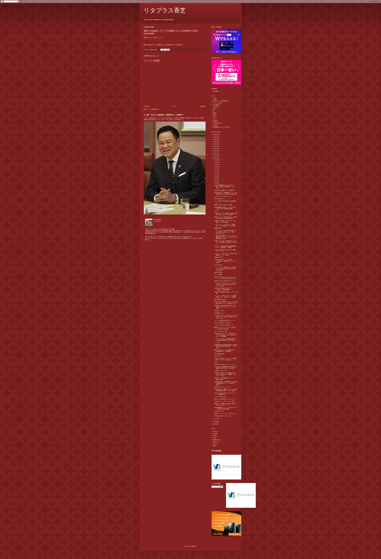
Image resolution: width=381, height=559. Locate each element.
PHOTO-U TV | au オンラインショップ (225, 364)
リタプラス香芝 (165, 10)
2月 (216, 183)
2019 (214, 151)
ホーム (174, 106)
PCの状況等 (216, 105)
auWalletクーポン (219, 313)
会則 (214, 109)
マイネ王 (217, 342)
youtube (215, 443)
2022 (214, 144)
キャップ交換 (218, 274)
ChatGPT (215, 433)
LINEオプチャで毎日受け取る (221, 101)
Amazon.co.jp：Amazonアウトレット (225, 280)
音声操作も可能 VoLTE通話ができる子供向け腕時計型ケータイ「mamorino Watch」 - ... (226, 383)
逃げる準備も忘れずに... (221, 299)
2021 (214, 146)
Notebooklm (216, 439)
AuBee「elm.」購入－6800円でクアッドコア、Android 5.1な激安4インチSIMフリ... (226, 242)
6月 (216, 174)
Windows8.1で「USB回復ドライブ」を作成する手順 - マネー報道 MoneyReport (226, 193)
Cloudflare (216, 91)
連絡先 (215, 113)
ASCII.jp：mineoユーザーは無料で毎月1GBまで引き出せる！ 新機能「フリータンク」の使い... (226, 374)
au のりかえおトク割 (221, 331)
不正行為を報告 (216, 451)
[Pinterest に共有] (169, 50)
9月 (216, 167)
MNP (216, 362)
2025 (214, 137)
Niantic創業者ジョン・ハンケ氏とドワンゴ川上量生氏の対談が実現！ (226, 408)
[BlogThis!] (163, 50)
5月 (216, 176)
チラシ (215, 119)
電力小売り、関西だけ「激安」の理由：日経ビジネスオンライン (226, 404)
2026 (214, 134)
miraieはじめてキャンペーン (222, 387)
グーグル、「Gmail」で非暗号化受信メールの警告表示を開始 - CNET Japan (226, 339)
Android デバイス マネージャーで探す (225, 401)
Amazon (215, 431)
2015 (214, 421)
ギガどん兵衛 (218, 265)
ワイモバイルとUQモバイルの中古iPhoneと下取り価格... (160, 229)
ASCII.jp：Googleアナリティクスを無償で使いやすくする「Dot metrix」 (226, 359)
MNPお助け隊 (218, 272)
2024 (214, 139)
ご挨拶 (215, 99)
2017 (214, 155)
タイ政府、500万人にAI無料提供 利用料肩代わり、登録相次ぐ (164, 115)
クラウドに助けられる (220, 396)
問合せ (215, 115)
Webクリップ (216, 441)
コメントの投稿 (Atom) (153, 109)
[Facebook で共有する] (167, 50)
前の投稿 (202, 106)
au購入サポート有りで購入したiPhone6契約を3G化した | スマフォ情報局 (226, 214)
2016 (214, 158)
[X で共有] (165, 50)
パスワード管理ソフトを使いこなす (224, 325)
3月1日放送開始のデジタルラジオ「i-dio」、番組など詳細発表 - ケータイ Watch (225, 186)
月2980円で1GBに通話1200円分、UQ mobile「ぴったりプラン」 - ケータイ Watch (225, 307)
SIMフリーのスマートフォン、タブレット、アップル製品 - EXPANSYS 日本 (225, 277)
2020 (214, 148)
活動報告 (215, 121)
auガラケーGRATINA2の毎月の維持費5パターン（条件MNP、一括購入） (226, 246)
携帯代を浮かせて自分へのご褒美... (224, 205)
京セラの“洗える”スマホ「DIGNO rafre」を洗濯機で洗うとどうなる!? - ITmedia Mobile (168, 236)
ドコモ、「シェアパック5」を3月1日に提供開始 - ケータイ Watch (226, 254)
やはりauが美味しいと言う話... (223, 323)
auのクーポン (218, 356)
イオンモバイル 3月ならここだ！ (223, 196)
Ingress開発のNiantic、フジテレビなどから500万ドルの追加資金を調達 (226, 208)
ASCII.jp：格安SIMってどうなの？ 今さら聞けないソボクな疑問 (226, 221)
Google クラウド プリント (222, 370)
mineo (214, 117)
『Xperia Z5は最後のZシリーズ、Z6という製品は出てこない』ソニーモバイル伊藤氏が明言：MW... (226, 237)
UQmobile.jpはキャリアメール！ (223, 416)
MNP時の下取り (219, 257)
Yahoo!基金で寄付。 (220, 353)
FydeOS (215, 125)
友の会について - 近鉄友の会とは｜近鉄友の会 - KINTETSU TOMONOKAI (226, 217)
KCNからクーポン (219, 310)
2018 (214, 153)
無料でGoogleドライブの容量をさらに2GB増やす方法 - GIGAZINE (163, 45)
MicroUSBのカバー (220, 198)
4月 (216, 178)
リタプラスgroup (217, 103)
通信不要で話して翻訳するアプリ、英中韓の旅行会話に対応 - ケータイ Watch (226, 390)
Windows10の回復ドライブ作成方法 (224, 190)
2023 (214, 141)
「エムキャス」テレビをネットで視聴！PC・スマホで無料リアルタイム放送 (225, 225)
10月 (216, 164)
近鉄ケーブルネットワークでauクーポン (225, 413)
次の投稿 (146, 106)
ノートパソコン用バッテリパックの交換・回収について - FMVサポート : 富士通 (226, 296)
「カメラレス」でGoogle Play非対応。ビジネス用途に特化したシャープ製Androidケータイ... (226, 232)
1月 (216, 418)
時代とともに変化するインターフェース (225, 399)
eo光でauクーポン (219, 411)
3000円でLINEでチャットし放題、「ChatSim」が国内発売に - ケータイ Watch (225, 261)
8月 (216, 169)
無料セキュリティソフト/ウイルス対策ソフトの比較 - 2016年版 (225, 328)
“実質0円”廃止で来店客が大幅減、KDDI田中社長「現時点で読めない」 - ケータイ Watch (226, 346)
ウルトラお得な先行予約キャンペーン (225, 320)
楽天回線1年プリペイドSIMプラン (222, 127)
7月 (216, 171)
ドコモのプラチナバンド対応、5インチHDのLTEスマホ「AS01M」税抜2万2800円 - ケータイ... (226, 317)
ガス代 (216, 211)
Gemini (215, 435)
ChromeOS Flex (217, 123)
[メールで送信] (161, 50)
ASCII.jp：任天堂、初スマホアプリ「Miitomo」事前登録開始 (224, 288)
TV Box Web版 (157, 219)
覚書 (214, 445)
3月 (216, 181)
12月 (216, 160)
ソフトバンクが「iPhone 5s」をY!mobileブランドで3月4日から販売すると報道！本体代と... (226, 268)
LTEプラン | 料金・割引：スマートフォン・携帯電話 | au (225, 393)
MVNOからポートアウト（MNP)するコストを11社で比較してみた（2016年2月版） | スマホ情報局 (226, 335)
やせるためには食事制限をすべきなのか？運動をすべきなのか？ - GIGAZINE (226, 367)
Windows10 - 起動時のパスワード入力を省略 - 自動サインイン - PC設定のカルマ (226, 302)
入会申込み (216, 107)
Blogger (194, 546)
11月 (216, 162)
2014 (214, 424)
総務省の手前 (218, 228)
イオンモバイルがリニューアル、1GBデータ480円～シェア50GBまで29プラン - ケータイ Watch (226, 284)
